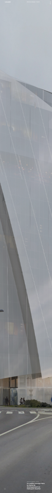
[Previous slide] (14, 246)
